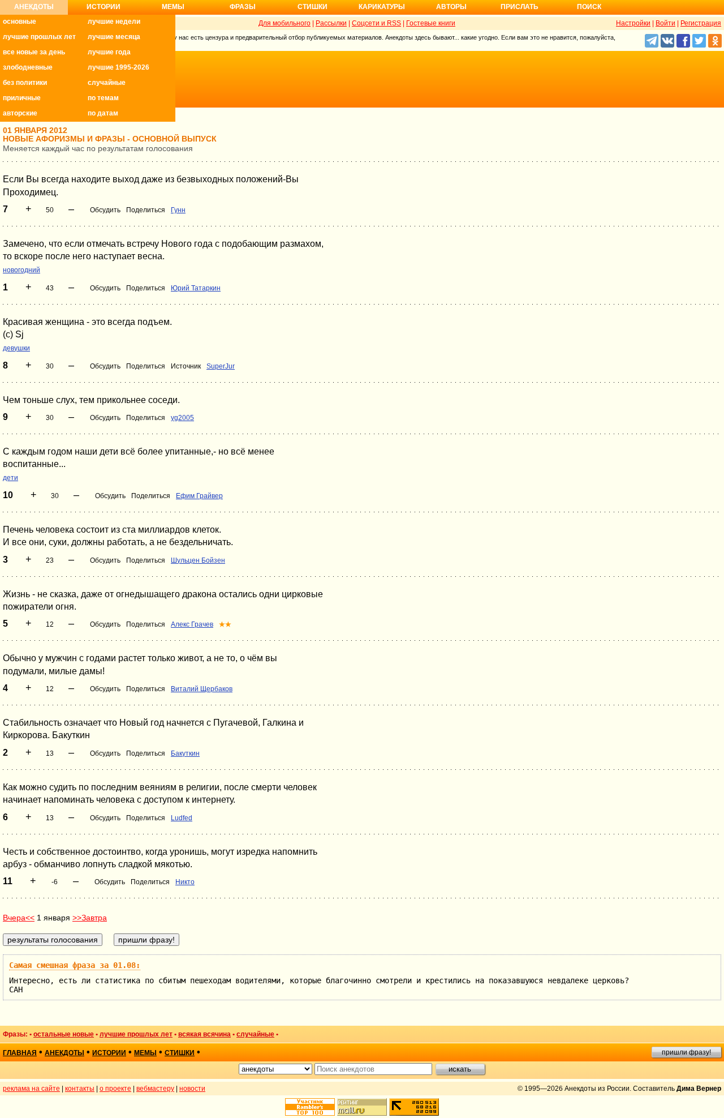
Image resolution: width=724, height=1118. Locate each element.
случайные (107, 83)
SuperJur (220, 366)
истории (109, 1053)
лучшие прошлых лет (39, 37)
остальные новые (63, 1034)
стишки (180, 1053)
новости (192, 1089)
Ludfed (181, 818)
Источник (186, 366)
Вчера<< (19, 917)
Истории (103, 7)
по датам (103, 113)
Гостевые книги (430, 23)
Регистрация (700, 23)
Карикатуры (382, 7)
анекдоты (64, 1053)
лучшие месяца (114, 37)
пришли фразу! (686, 1052)
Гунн (178, 210)
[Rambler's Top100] (310, 1107)
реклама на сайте (31, 1089)
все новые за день (34, 52)
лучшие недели (114, 21)
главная (20, 1053)
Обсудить (105, 210)
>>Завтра (89, 917)
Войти (665, 23)
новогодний (21, 270)
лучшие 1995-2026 (118, 67)
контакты (79, 1089)
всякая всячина (204, 1034)
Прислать (519, 7)
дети (10, 478)
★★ (225, 624)
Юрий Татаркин (196, 288)
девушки (16, 348)
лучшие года (109, 52)
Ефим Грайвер (199, 496)
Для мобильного (284, 23)
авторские (20, 113)
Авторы (451, 7)
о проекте (115, 1089)
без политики (25, 83)
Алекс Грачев (192, 624)
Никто (185, 882)
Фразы (243, 7)
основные (19, 21)
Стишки (312, 7)
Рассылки (331, 23)
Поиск (589, 7)
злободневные (28, 67)
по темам (103, 98)
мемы (145, 1053)
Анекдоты (34, 7)
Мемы (173, 7)
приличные (22, 98)
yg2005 (182, 418)
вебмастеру (155, 1089)
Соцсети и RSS (376, 23)
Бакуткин (185, 753)
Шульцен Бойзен (198, 560)
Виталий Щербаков (201, 689)
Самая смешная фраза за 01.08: (74, 965)
